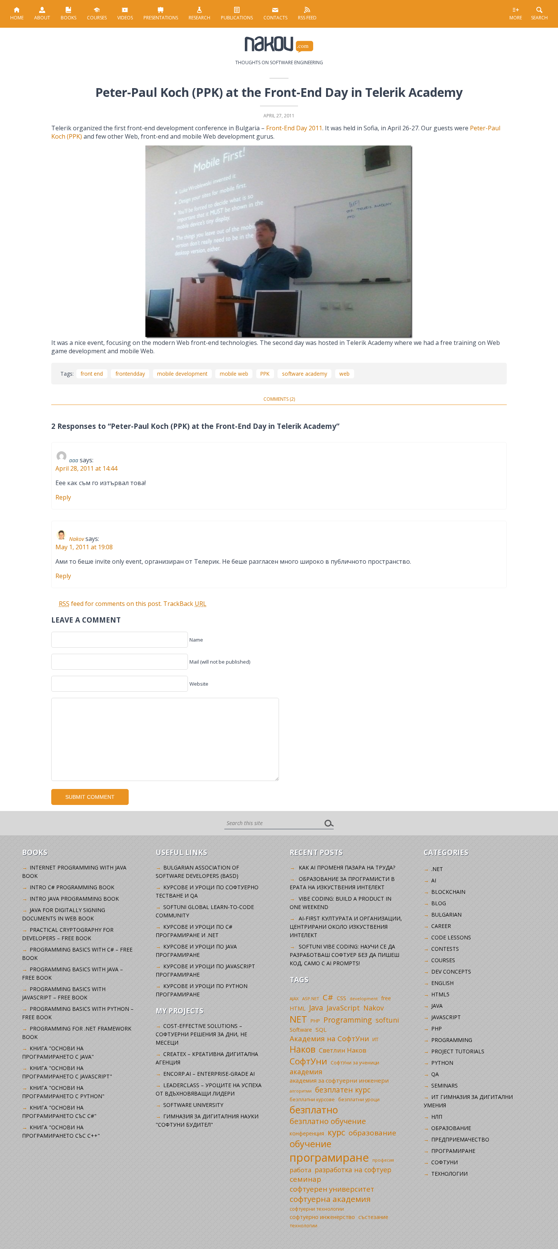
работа (300, 1169)
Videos (125, 17)
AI (433, 880)
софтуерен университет (332, 1189)
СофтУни (308, 1061)
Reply (63, 497)
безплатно (314, 1109)
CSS (341, 998)
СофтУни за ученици (355, 1062)
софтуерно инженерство (322, 1217)
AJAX (294, 998)
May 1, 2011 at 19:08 (84, 547)
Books (68, 17)
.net (437, 869)
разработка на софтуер (353, 1169)
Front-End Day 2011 (294, 128)
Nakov (76, 538)
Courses (97, 17)
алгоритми (301, 1091)
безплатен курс (342, 1090)
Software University (193, 1104)
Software (301, 1029)
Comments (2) (279, 399)
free (386, 998)
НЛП (436, 1116)
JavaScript (343, 1007)
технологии (303, 1225)
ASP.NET (310, 998)
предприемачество (460, 1139)
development (364, 998)
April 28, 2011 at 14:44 (86, 468)
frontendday (130, 373)
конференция (307, 1133)
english (442, 983)
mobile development (182, 373)
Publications (237, 17)
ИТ (375, 1039)
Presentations (160, 17)
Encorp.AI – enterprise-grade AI (209, 1073)
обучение (310, 1144)
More (515, 17)
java (437, 1005)
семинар (305, 1179)
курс (336, 1132)
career (441, 926)
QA (435, 1074)
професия (383, 1160)
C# (328, 997)
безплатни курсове (312, 1099)
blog (438, 903)
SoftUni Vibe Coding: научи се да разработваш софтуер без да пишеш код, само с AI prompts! (344, 955)
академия (306, 1071)
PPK (265, 373)
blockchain (448, 891)
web (344, 373)
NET (298, 1019)
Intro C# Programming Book (72, 887)
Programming (347, 1020)
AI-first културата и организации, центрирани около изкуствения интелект (346, 927)
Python (442, 1062)
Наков (302, 1049)
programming (451, 1039)
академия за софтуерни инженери (339, 1080)
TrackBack (184, 603)
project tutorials (457, 1051)
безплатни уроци (359, 1099)
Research (199, 17)
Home (17, 17)
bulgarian (446, 914)
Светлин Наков (342, 1050)
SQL (320, 1029)
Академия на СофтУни (329, 1038)
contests (445, 948)
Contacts (275, 17)
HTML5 (440, 994)
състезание (373, 1217)
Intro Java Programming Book (74, 898)
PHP (315, 1021)
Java (316, 1007)
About (42, 17)
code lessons (451, 937)
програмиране (329, 1157)
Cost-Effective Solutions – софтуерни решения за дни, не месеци (201, 1034)
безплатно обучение (328, 1121)
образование (372, 1133)
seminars (444, 1085)
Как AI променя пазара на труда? (347, 867)
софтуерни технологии (317, 1209)
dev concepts (451, 971)
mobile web (234, 373)
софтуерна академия (330, 1199)
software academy (304, 373)
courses (443, 960)
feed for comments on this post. (110, 603)
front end (91, 373)
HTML (298, 1008)
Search (539, 17)
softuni (387, 1019)
